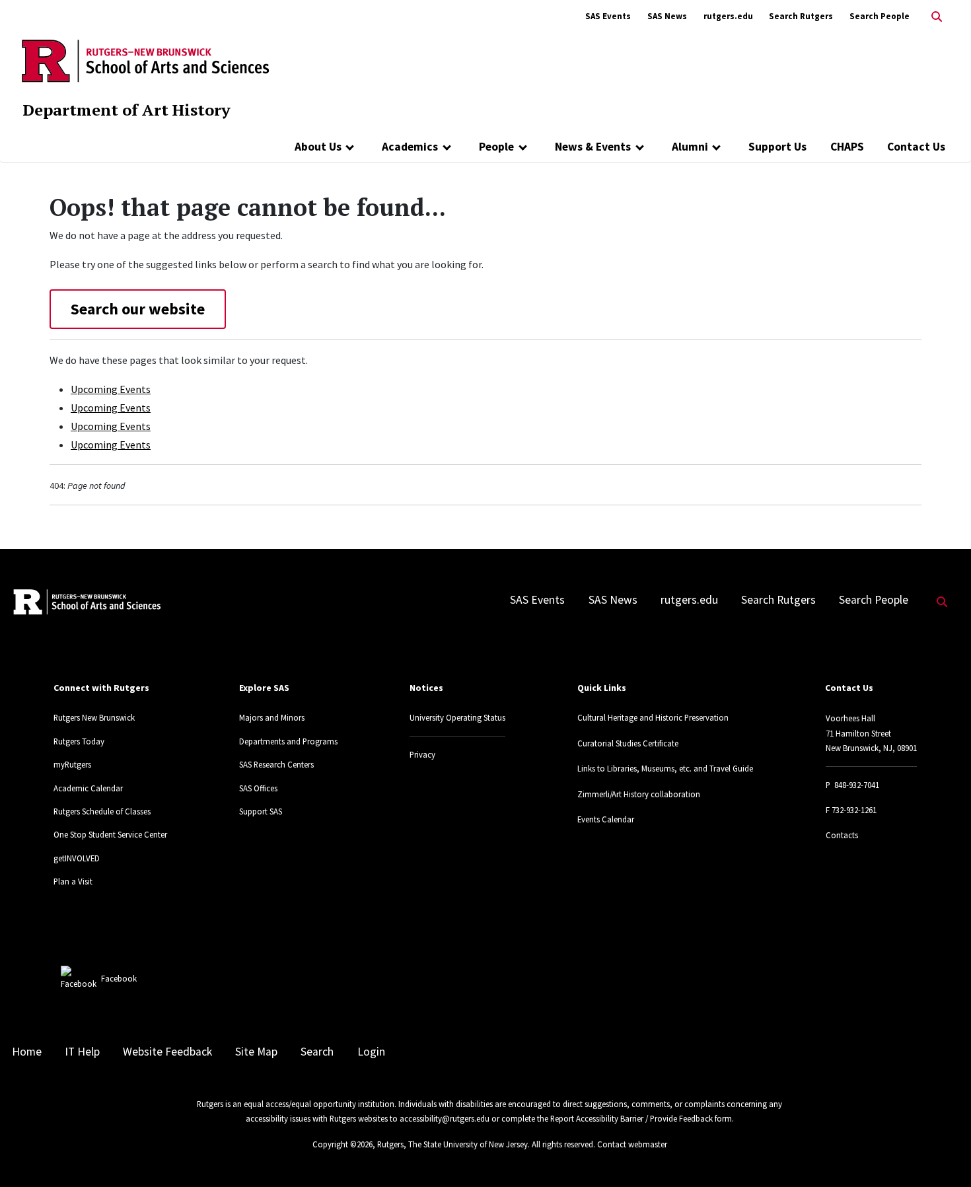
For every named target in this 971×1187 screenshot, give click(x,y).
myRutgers (72, 764)
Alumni (690, 146)
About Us (318, 146)
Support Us (777, 146)
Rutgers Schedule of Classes (102, 811)
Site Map (256, 1051)
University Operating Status (457, 717)
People (496, 146)
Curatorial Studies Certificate (627, 743)
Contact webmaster (632, 1144)
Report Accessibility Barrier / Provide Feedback (631, 1118)
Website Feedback (167, 1051)
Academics (410, 146)
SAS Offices (258, 788)
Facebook (119, 978)
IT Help (82, 1051)
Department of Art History (126, 109)
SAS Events (608, 16)
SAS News (667, 16)
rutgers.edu (728, 16)
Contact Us (916, 146)
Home (27, 1051)
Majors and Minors (272, 717)
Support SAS (260, 811)
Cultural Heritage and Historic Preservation (653, 717)
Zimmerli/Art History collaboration (638, 794)
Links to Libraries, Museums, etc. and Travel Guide (665, 768)
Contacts (842, 835)
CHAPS (847, 146)
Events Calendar (605, 819)
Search (317, 1051)
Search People (879, 16)
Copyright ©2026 (342, 1144)
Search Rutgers (801, 16)
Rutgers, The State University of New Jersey (452, 1144)
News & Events (593, 146)
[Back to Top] (942, 1155)
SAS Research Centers (276, 764)
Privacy (422, 754)
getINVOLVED (77, 858)
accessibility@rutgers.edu (444, 1118)
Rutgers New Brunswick (94, 717)
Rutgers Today (79, 741)
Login (371, 1051)
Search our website (138, 309)
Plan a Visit (73, 881)
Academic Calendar (88, 788)
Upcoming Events (111, 389)
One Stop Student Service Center (110, 834)
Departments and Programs (288, 741)
